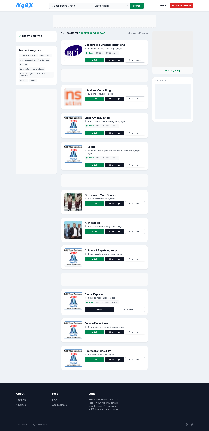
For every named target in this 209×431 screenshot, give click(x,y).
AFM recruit (92, 222)
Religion (23, 64)
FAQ (54, 399)
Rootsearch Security (98, 350)
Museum (23, 80)
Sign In (163, 5)
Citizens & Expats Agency (101, 250)
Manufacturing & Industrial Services (34, 60)
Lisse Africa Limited (97, 117)
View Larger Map (172, 70)
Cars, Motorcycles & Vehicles (32, 69)
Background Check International (105, 44)
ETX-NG (90, 146)
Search (136, 5)
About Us (21, 399)
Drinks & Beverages (28, 55)
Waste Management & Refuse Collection (32, 74)
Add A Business (182, 5)
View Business (135, 60)
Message (116, 60)
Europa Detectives (96, 323)
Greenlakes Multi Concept (101, 195)
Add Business (59, 404)
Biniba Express (94, 294)
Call (95, 60)
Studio (33, 80)
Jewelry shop (45, 55)
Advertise (21, 404)
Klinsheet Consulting (98, 90)
